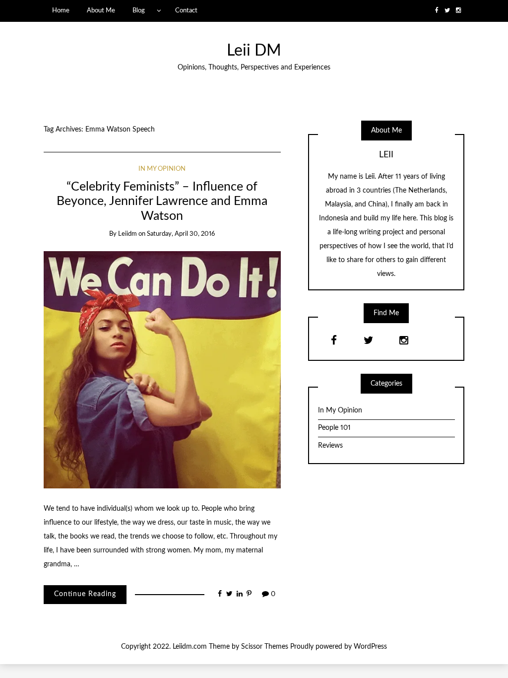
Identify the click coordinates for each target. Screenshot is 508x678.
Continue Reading (85, 594)
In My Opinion (162, 169)
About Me (101, 10)
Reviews (330, 445)
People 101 (334, 427)
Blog (138, 10)
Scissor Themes (264, 646)
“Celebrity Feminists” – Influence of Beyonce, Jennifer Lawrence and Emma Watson (162, 201)
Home (60, 10)
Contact (186, 10)
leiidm (127, 234)
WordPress (370, 646)
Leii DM (254, 51)
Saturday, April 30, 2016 (181, 234)
